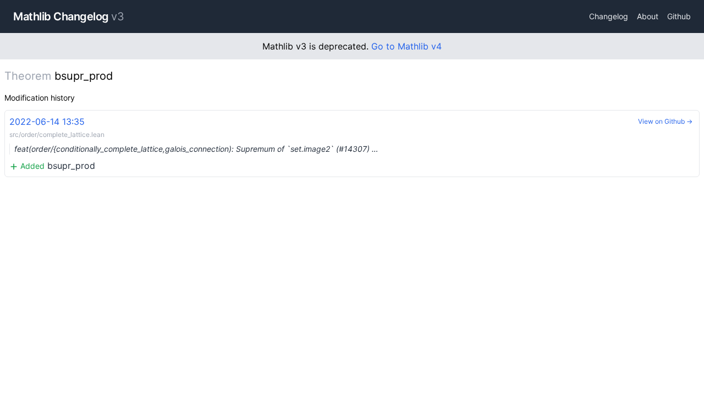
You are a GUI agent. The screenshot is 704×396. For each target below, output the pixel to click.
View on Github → (665, 121)
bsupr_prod (193, 143)
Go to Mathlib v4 (406, 46)
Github (679, 16)
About (647, 16)
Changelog (608, 16)
